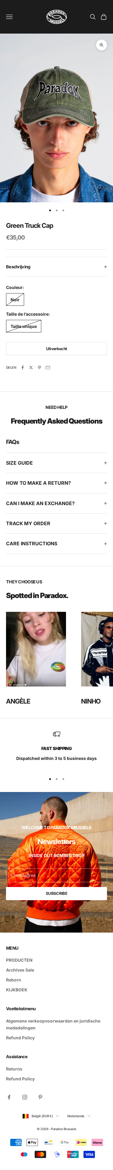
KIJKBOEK (16, 989)
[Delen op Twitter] (31, 367)
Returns (14, 1068)
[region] (56, 750)
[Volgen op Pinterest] (40, 1097)
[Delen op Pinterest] (39, 367)
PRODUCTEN (19, 960)
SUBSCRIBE (56, 893)
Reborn (13, 979)
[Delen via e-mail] (48, 367)
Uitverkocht (56, 348)
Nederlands (75, 1116)
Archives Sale (20, 969)
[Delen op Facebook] (22, 367)
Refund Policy (20, 1037)
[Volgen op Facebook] (9, 1097)
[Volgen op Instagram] (25, 1097)
